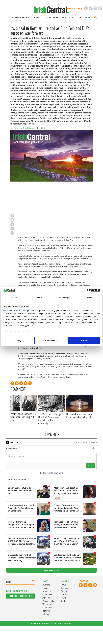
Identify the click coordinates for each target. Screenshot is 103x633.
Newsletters (74, 8)
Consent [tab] (13, 298)
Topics (45, 588)
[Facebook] (86, 8)
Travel (63, 597)
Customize (50, 341)
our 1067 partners (18, 310)
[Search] (95, 17)
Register (46, 610)
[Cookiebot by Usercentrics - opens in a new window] (89, 290)
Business (64, 588)
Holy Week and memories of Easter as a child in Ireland (79, 416)
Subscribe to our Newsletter (21, 596)
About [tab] (89, 298)
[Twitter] (91, 8)
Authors (46, 584)
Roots (63, 601)
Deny (19, 341)
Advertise (47, 597)
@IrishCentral (29, 128)
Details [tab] (39, 298)
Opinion (64, 591)
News (63, 584)
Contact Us (47, 594)
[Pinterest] (100, 8)
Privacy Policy (48, 601)
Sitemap (46, 614)
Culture (64, 594)
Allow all (84, 341)
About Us (46, 591)
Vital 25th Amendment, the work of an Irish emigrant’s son (23, 416)
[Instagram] (95, 8)
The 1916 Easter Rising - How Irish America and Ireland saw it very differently (49, 419)
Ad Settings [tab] (64, 298)
